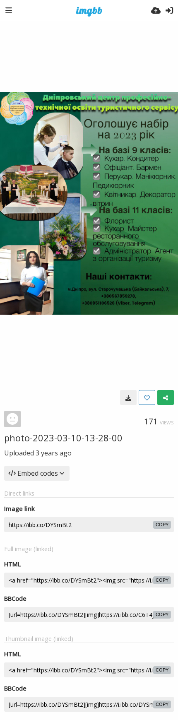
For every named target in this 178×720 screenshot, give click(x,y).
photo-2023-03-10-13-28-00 (63, 437)
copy (162, 524)
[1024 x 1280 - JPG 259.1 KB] (128, 397)
